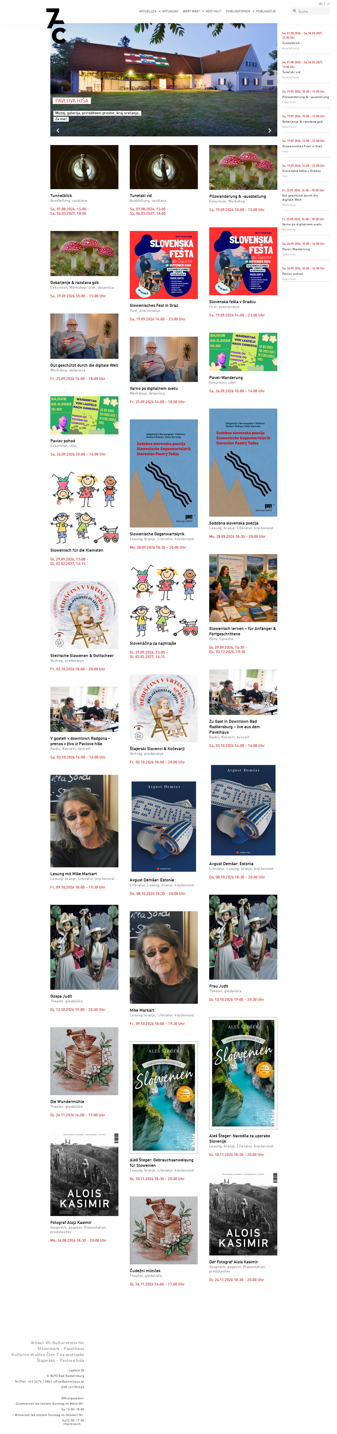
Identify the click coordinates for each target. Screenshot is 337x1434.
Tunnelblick (291, 43)
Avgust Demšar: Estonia (152, 880)
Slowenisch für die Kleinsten (76, 550)
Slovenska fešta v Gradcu (301, 171)
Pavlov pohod (292, 274)
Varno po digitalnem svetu (302, 224)
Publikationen (238, 11)
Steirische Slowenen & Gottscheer (82, 656)
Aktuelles (147, 11)
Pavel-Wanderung (296, 249)
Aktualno (170, 11)
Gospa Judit (61, 996)
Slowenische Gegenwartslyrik (157, 534)
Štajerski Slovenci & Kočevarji (157, 749)
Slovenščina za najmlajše (153, 644)
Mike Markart (142, 1010)
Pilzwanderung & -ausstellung (305, 97)
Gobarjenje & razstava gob (302, 121)
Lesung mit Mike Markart (73, 874)
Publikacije (266, 11)
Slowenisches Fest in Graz (302, 146)
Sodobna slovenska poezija (234, 523)
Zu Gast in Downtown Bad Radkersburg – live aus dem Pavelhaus (234, 727)
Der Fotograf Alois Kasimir (233, 1262)
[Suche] (294, 11)
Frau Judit (218, 986)
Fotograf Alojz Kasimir (71, 1223)
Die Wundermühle (67, 1102)
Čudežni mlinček (145, 1271)
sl (328, 4)
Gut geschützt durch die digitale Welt (84, 365)
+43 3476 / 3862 (40, 1381)
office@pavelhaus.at (68, 1381)
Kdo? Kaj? (213, 11)
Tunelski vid (291, 72)
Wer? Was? (191, 11)
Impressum (72, 1424)
